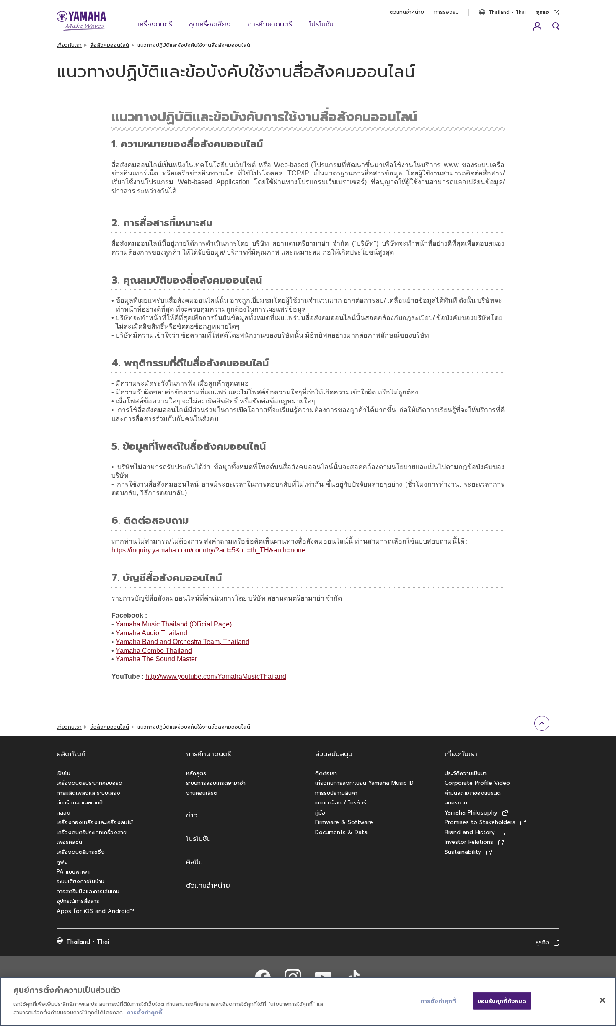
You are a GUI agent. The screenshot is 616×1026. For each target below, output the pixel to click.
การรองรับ (446, 12)
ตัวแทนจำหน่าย (407, 12)
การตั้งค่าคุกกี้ (144, 1012)
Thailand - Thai (507, 12)
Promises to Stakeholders (480, 822)
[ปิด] (602, 1000)
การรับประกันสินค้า (336, 793)
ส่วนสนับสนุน (333, 754)
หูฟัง (62, 862)
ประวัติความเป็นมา (466, 773)
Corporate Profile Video (477, 783)
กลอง (63, 813)
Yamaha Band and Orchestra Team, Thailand (182, 641)
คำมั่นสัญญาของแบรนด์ (473, 793)
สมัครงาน (456, 803)
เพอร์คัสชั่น (69, 842)
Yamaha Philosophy (471, 813)
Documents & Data (341, 832)
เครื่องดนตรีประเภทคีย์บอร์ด (89, 783)
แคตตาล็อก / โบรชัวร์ (340, 803)
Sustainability (463, 852)
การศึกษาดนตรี (269, 24)
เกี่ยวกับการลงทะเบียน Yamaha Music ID (364, 783)
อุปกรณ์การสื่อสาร (78, 901)
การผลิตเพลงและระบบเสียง (88, 793)
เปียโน (63, 773)
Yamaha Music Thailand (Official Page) (174, 624)
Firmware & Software (344, 822)
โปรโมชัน (321, 24)
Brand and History (470, 832)
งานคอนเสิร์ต (201, 793)
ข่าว (191, 815)
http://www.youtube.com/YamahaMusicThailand (215, 676)
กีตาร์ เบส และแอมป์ (80, 803)
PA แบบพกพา (73, 872)
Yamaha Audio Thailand (151, 633)
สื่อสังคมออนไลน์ (109, 45)
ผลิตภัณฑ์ (71, 754)
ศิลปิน (194, 862)
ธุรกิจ (542, 12)
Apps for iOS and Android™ (95, 911)
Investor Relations (469, 842)
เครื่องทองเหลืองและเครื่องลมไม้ (95, 822)
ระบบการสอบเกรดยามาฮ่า (216, 783)
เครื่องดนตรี (154, 24)
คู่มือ (320, 813)
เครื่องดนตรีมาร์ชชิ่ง (81, 852)
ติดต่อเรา (326, 773)
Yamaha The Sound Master (156, 659)
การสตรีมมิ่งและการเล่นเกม (88, 891)
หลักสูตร (196, 773)
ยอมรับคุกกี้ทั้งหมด (502, 1001)
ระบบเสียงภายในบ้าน (80, 881)
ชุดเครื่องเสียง (209, 24)
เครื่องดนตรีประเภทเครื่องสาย (92, 832)
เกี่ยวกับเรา (69, 45)
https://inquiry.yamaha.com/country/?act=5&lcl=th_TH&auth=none (208, 550)
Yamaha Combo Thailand (154, 650)
